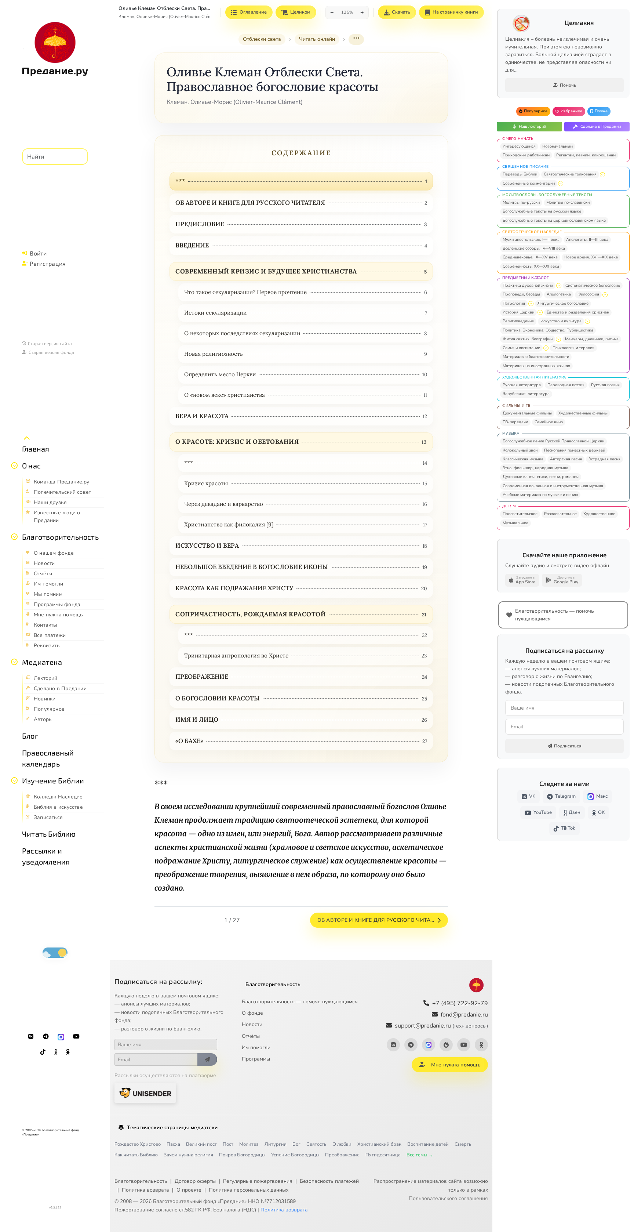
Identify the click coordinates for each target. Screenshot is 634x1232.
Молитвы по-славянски (568, 202)
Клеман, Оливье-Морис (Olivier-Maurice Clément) (169, 16)
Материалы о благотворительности (536, 356)
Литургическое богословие (563, 303)
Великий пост (201, 1144)
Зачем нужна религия (188, 1155)
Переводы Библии (520, 174)
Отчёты (251, 1036)
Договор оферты (195, 1181)
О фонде (252, 1013)
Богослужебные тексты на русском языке (542, 211)
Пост (228, 1144)
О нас (31, 465)
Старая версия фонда (51, 352)
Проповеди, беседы (521, 294)
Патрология (514, 303)
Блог (30, 735)
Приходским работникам (526, 155)
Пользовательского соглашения (448, 1198)
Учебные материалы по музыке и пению (540, 494)
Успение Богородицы (295, 1155)
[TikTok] (42, 1052)
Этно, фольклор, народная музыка (535, 468)
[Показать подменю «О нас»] (14, 465)
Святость (316, 1144)
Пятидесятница (383, 1155)
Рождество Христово (137, 1144)
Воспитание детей (428, 1144)
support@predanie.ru (441, 1026)
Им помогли (256, 1047)
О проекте (188, 1189)
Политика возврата (145, 1189)
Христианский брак (379, 1144)
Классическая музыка (523, 459)
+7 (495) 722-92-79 (460, 1003)
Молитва (249, 1144)
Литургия (276, 1144)
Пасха (173, 1144)
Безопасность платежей (329, 1181)
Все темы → (420, 1155)
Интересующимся (519, 146)
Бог (296, 1144)
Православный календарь (48, 758)
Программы (256, 1058)
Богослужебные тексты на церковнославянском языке (554, 220)
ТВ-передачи (515, 422)
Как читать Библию (136, 1155)
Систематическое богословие (592, 285)
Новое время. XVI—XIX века (591, 257)
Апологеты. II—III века (587, 239)
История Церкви (518, 312)
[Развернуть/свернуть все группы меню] (27, 438)
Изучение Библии (53, 780)
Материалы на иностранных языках (536, 366)
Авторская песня (566, 459)
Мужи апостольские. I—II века (531, 239)
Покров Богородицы (242, 1155)
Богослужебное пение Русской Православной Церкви (553, 441)
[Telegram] (46, 1036)
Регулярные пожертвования (257, 1181)
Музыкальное (515, 523)
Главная (35, 448)
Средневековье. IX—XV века (530, 257)
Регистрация (48, 263)
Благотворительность (60, 536)
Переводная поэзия (565, 385)
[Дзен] (55, 1052)
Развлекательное (560, 514)
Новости (252, 1024)
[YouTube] (76, 1036)
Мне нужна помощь (456, 1064)
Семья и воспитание (521, 348)
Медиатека (42, 661)
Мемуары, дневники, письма (592, 339)
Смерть (463, 1144)
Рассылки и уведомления (46, 856)
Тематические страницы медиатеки (172, 1127)
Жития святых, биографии (528, 339)
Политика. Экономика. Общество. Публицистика (548, 330)
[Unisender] (145, 1093)
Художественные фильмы (583, 413)
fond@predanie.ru (464, 1015)
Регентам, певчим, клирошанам (586, 155)
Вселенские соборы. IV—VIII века (534, 248)
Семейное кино (549, 422)
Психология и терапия (573, 348)
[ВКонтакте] (31, 1037)
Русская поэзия (605, 385)
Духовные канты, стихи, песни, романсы (541, 476)
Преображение (342, 1155)
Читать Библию (49, 833)
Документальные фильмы (527, 413)
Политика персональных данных (248, 1189)
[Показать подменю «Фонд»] (14, 536)
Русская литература (522, 385)
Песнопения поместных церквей (574, 450)
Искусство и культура (561, 321)
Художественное (599, 514)
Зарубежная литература (526, 393)
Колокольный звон (520, 450)
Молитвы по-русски (521, 202)
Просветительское (520, 514)
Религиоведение (518, 321)
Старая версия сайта (50, 343)
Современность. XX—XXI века (531, 266)
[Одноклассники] (68, 1052)
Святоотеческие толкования (570, 174)
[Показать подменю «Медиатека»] (14, 662)
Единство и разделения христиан (578, 312)
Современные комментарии (529, 183)
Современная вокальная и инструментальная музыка (553, 486)
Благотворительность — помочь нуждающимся (300, 1001)
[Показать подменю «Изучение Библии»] (14, 780)
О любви (341, 1144)
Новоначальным (557, 146)
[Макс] (61, 1036)
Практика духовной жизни (528, 285)
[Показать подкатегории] (602, 174)
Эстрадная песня (604, 459)
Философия (588, 294)
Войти (38, 253)
